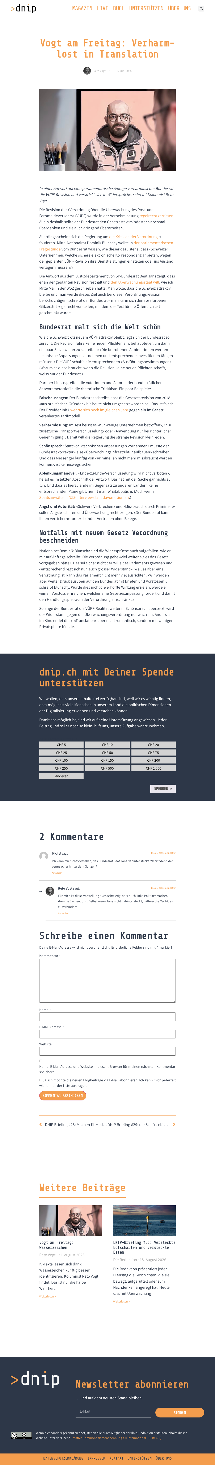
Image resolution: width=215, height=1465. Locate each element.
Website (45, 1044)
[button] (201, 9)
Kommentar (49, 955)
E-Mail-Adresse (51, 1026)
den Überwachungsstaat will (135, 282)
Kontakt (117, 1458)
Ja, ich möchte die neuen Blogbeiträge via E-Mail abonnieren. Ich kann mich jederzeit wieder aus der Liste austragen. (107, 1083)
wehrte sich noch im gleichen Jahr (99, 410)
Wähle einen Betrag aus (59, 739)
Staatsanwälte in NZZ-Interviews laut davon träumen (84, 497)
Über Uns (179, 8)
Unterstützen (146, 8)
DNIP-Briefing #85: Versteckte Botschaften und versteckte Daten (144, 1247)
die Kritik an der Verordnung (133, 236)
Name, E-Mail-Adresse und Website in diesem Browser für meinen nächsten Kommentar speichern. (107, 1069)
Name (45, 1009)
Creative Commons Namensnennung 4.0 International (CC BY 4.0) (116, 1438)
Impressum (96, 1458)
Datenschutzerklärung (63, 1458)
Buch (118, 8)
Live (102, 8)
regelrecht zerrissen (156, 215)
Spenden (163, 789)
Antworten (57, 872)
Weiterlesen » (47, 1296)
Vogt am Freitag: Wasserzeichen (56, 1245)
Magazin (82, 8)
